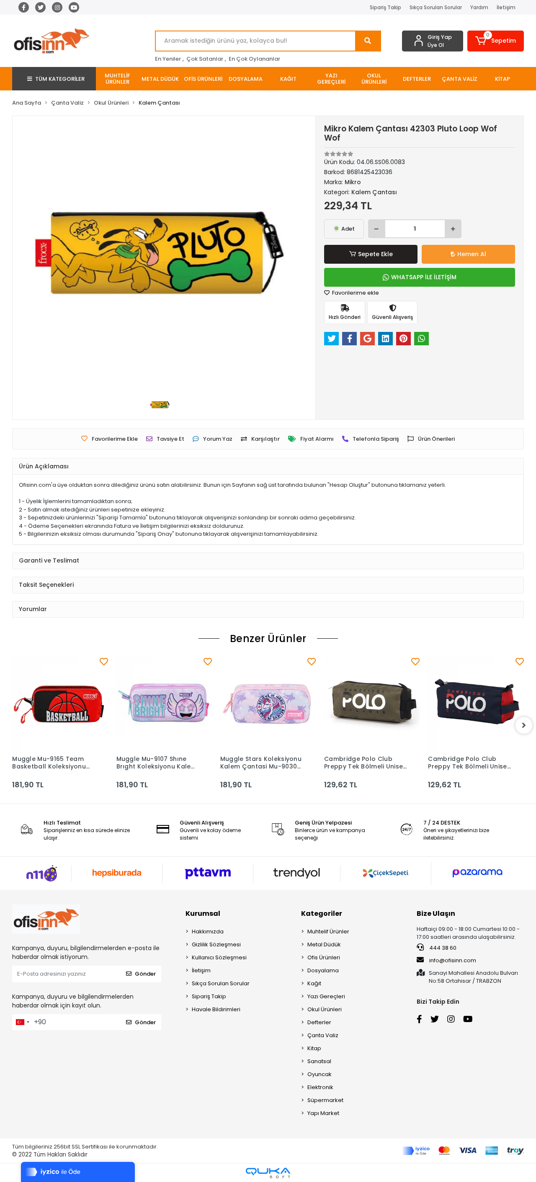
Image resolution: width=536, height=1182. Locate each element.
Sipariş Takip (385, 7)
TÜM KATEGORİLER (60, 79)
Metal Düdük (324, 944)
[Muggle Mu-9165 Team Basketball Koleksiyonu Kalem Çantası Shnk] (60, 703)
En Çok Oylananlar (254, 59)
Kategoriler (321, 913)
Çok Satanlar (204, 59)
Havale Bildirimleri (216, 1009)
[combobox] (22, 1022)
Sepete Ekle (375, 254)
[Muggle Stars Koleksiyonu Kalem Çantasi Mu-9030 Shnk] (268, 703)
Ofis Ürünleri (323, 957)
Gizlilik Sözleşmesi (216, 944)
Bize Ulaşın (436, 913)
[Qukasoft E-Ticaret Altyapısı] (268, 1173)
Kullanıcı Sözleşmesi (219, 957)
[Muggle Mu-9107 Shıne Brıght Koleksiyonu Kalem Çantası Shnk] (164, 703)
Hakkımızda (208, 931)
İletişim (506, 7)
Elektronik (320, 1087)
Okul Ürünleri (324, 1009)
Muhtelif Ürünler (328, 931)
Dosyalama (323, 970)
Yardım (479, 7)
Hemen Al (471, 254)
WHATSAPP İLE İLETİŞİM (423, 277)
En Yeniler (168, 59)
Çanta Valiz (322, 1035)
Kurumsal (203, 913)
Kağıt (314, 983)
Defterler (319, 1022)
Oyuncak (319, 1074)
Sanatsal (319, 1061)
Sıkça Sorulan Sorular (436, 7)
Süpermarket (325, 1100)
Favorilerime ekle (355, 293)
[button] (495, 41)
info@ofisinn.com (452, 960)
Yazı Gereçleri (326, 996)
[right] (523, 725)
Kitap (314, 1048)
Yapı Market (323, 1113)
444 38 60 (442, 948)
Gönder (145, 974)
